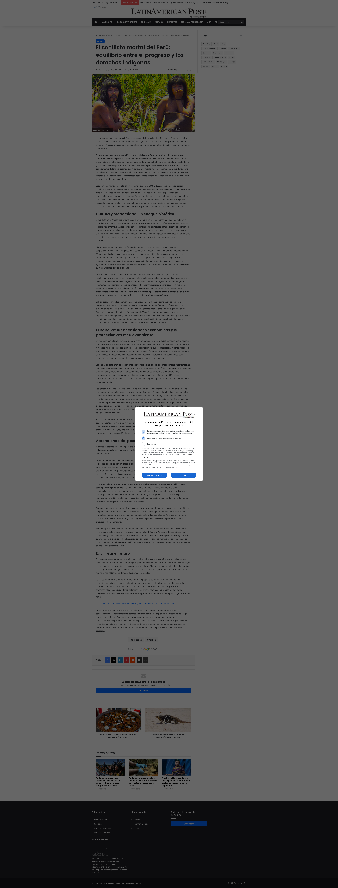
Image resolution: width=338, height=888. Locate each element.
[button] (169, 444)
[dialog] (169, 444)
